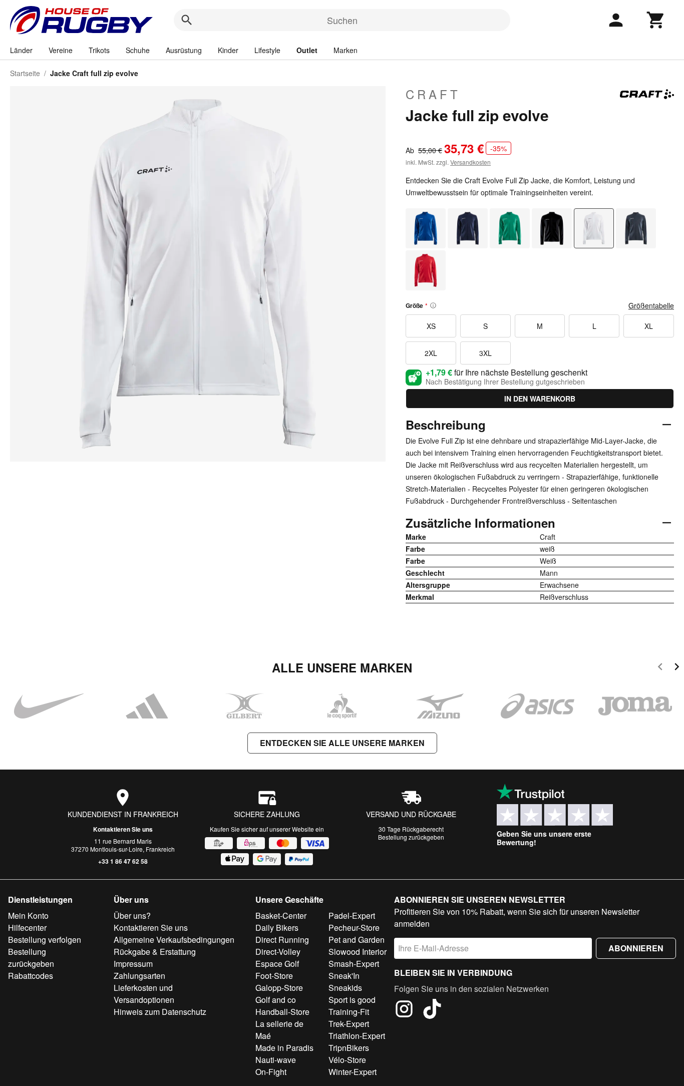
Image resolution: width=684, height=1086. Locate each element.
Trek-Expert (348, 1023)
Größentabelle (651, 305)
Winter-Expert (352, 1071)
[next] (676, 668)
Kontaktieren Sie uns (123, 829)
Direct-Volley (277, 951)
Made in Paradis (284, 1047)
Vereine (61, 50)
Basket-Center (280, 915)
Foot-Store (274, 975)
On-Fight (270, 1071)
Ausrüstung (184, 50)
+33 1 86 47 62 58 (123, 861)
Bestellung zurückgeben (411, 837)
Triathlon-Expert (356, 1035)
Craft (433, 94)
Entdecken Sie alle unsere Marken (342, 743)
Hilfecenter (27, 927)
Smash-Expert (353, 963)
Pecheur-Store (354, 927)
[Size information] (433, 305)
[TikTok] (432, 1010)
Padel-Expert (351, 915)
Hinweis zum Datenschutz (160, 1011)
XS (431, 326)
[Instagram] (404, 1010)
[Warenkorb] (656, 20)
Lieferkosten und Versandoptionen (144, 993)
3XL (485, 353)
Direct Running (282, 939)
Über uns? (132, 915)
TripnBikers (348, 1047)
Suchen (342, 20)
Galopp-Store (279, 987)
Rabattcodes (30, 975)
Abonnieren (635, 948)
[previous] (660, 668)
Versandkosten (470, 162)
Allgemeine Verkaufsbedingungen (174, 939)
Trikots (99, 50)
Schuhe (138, 50)
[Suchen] (187, 20)
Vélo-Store (347, 1059)
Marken (345, 50)
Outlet (306, 50)
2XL (431, 353)
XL (648, 326)
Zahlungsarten (139, 975)
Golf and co (275, 999)
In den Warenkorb (539, 399)
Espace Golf (277, 963)
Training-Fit (348, 1011)
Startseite (25, 73)
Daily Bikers (276, 927)
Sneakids (345, 987)
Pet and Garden (356, 939)
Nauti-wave (275, 1059)
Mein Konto (28, 915)
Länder (21, 50)
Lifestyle (267, 50)
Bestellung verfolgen (44, 939)
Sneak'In (344, 975)
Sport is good (352, 999)
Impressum (133, 963)
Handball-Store (282, 1011)
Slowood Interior (357, 951)
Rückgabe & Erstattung (155, 951)
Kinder (228, 50)
